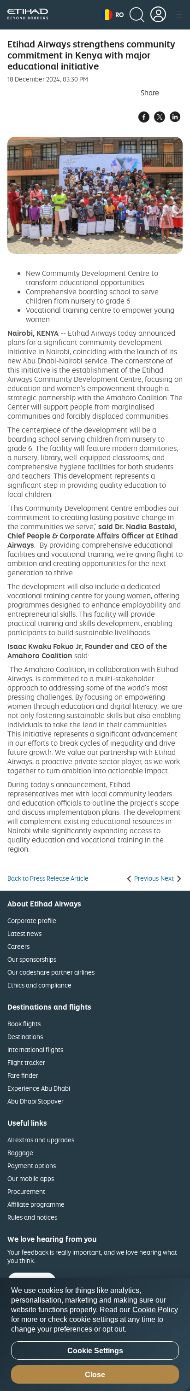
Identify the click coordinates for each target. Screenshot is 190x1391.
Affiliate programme (36, 1204)
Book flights (24, 1023)
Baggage (20, 1152)
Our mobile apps (30, 1178)
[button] (112, 14)
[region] (95, 1334)
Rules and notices (32, 1217)
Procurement (26, 1191)
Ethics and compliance (39, 985)
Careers (18, 946)
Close (95, 1375)
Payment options (31, 1165)
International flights (35, 1049)
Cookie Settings (95, 1351)
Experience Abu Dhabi (38, 1088)
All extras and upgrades (40, 1139)
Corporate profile (31, 920)
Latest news (24, 933)
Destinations (25, 1036)
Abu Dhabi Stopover (35, 1101)
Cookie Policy (155, 1310)
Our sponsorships (31, 959)
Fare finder (22, 1075)
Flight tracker (26, 1062)
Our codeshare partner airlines (51, 972)
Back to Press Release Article (48, 878)
